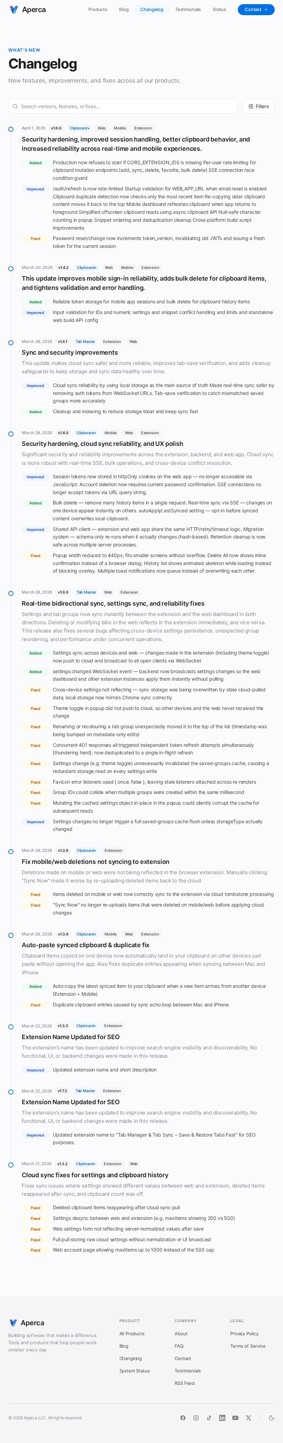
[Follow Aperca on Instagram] (196, 1418)
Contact (253, 9)
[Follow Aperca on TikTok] (209, 1418)
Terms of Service (247, 1346)
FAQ (179, 1346)
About (181, 1333)
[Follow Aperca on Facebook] (183, 1418)
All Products (132, 1333)
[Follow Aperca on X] (248, 1418)
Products (97, 9)
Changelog (151, 9)
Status (219, 9)
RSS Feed (185, 1383)
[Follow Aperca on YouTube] (235, 1418)
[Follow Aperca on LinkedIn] (222, 1418)
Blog (123, 9)
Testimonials (188, 9)
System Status (134, 1370)
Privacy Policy (244, 1333)
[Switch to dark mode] (272, 1418)
